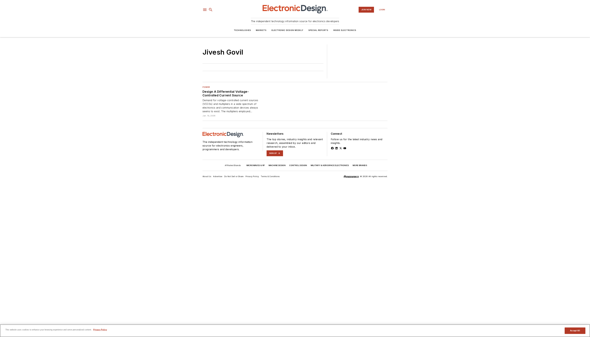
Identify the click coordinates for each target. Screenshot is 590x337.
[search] (210, 9)
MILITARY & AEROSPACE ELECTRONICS (330, 165)
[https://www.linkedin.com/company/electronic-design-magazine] (336, 148)
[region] (295, 330)
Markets (261, 30)
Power (206, 87)
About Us (207, 176)
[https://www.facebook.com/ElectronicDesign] (332, 148)
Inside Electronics (344, 30)
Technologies (242, 30)
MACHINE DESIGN (277, 165)
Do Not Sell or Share (234, 176)
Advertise (217, 176)
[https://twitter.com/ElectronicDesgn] (340, 148)
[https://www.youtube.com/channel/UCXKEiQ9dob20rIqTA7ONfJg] (344, 148)
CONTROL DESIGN (298, 165)
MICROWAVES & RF (255, 165)
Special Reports (318, 30)
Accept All (575, 330)
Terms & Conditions (270, 176)
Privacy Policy (252, 176)
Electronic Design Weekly (287, 30)
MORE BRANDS (360, 165)
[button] (205, 9)
